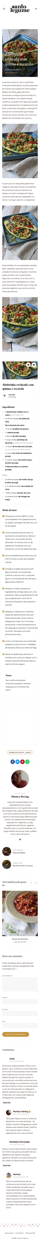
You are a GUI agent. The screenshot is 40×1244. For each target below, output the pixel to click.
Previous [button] (31, 882)
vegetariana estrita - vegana (20, 752)
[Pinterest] (22, 761)
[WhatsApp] (27, 761)
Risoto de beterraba (20, 939)
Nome (5, 997)
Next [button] (35, 882)
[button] (34, 364)
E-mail (5, 1009)
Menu (36, 9)
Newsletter (30, 1233)
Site (3, 1021)
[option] (20, 917)
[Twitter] (17, 761)
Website (20, 839)
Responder (6, 1102)
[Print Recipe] (28, 364)
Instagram (9, 1233)
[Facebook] (12, 761)
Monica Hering (20, 796)
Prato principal (11, 73)
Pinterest (19, 1233)
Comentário (7, 976)
